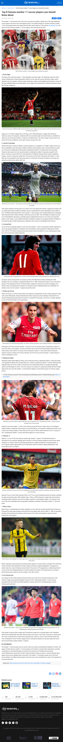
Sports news (10, 8)
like (55, 18)
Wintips (3, 8)
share (59, 18)
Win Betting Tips (53, 25)
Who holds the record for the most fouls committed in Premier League (30, 663)
